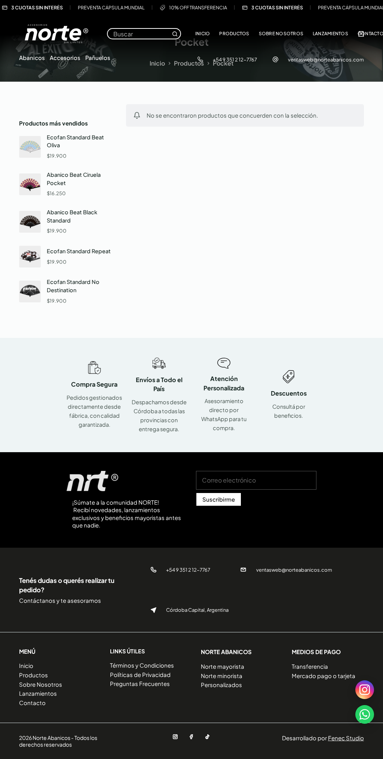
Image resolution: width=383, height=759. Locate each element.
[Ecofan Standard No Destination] (30, 291)
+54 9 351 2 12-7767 (235, 60)
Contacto (32, 702)
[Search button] (174, 33)
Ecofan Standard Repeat (79, 251)
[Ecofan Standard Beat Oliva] (30, 147)
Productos (234, 33)
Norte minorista (221, 675)
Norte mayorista (222, 666)
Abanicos (32, 57)
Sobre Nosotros (281, 33)
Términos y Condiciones (142, 665)
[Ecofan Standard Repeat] (30, 256)
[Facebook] (191, 736)
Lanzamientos (330, 33)
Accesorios (65, 57)
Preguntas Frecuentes (140, 683)
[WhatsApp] (364, 714)
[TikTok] (207, 736)
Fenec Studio (346, 737)
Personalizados (221, 684)
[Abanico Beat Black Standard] (30, 222)
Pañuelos (97, 57)
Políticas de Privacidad (140, 674)
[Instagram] (175, 736)
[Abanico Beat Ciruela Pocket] (30, 184)
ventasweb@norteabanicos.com (326, 60)
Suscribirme (218, 499)
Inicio (202, 33)
